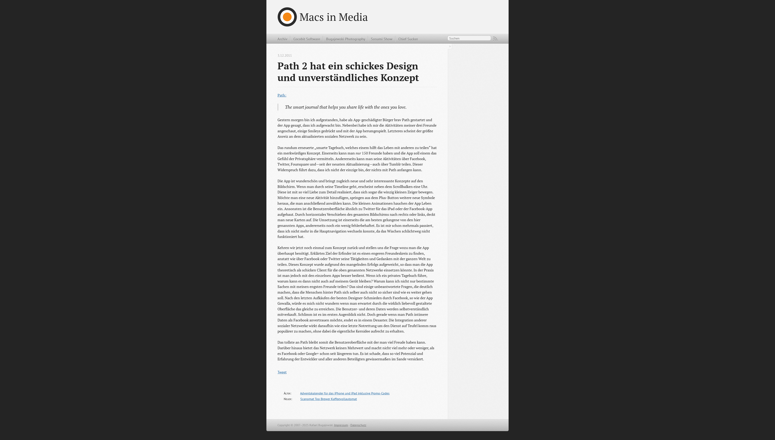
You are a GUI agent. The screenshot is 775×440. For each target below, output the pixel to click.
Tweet (282, 372)
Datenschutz (358, 425)
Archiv (282, 38)
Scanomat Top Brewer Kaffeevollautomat (328, 399)
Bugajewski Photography (345, 38)
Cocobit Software (306, 38)
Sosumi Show (381, 38)
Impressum (341, 425)
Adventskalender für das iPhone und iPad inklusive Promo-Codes (345, 393)
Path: (282, 95)
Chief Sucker (408, 38)
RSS (495, 38)
